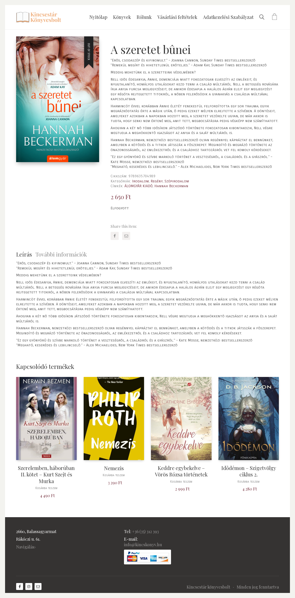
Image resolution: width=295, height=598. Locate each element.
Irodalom (140, 181)
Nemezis (114, 468)
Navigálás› (26, 547)
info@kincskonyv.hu (143, 544)
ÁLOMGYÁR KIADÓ (138, 186)
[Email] (126, 236)
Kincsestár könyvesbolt (208, 587)
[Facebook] (115, 236)
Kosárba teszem (46, 488)
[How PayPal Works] (147, 557)
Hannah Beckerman (171, 186)
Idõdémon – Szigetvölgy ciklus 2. (248, 471)
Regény (157, 181)
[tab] (25, 254)
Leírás (24, 254)
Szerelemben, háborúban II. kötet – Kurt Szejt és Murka (46, 474)
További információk (61, 254)
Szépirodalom (177, 181)
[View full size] (23, 44)
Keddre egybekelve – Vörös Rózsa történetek (181, 471)
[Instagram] (28, 586)
